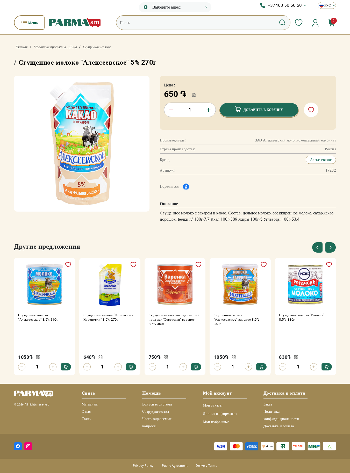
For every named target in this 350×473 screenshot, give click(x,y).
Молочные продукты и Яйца (55, 47)
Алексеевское (321, 160)
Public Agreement (175, 466)
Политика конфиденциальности (281, 415)
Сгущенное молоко (97, 47)
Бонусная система (157, 404)
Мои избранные (216, 422)
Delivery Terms (206, 466)
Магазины (90, 404)
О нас (86, 411)
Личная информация (220, 413)
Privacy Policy (143, 466)
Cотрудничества (155, 411)
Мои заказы (213, 405)
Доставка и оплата (278, 426)
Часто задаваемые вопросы (157, 422)
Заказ (268, 404)
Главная (22, 47)
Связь (86, 419)
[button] (330, 247)
